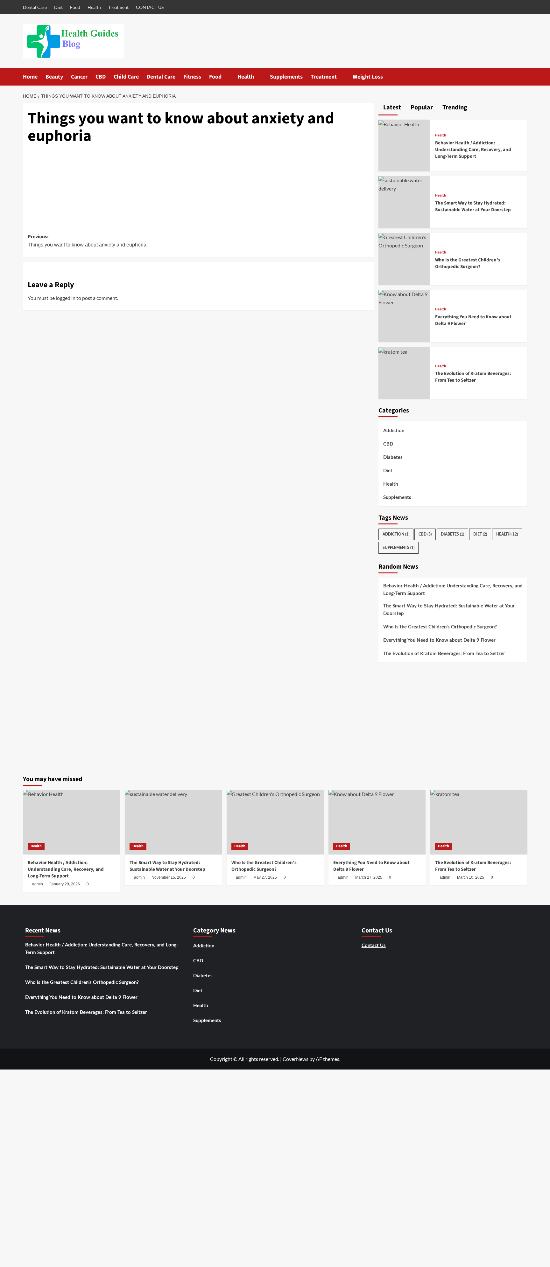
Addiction (393, 430)
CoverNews (295, 1059)
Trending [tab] (454, 107)
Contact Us (374, 945)
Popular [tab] (421, 107)
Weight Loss (368, 77)
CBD (100, 77)
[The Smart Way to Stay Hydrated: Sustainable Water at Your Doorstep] (404, 184)
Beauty (54, 77)
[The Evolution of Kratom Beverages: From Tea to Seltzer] (392, 351)
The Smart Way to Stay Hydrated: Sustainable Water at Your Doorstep (473, 206)
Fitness (192, 77)
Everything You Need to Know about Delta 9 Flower (439, 640)
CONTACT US (150, 7)
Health (94, 7)
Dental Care (35, 7)
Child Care (126, 77)
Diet (58, 7)
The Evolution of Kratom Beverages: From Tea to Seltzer (473, 377)
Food (75, 7)
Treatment (118, 7)
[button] (523, 76)
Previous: (87, 240)
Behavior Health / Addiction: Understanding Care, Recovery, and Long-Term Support (473, 150)
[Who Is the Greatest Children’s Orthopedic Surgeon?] (404, 241)
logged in (65, 298)
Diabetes (393, 457)
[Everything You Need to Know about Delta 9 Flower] (404, 297)
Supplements (286, 77)
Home (30, 77)
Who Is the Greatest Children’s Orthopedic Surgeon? (467, 263)
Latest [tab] (391, 107)
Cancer (79, 77)
